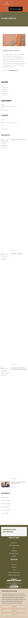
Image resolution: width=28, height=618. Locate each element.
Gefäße (2, 104)
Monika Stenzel (13, 70)
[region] (14, 603)
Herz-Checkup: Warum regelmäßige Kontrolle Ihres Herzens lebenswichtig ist (19, 368)
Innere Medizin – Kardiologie (16, 253)
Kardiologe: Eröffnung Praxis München (18, 139)
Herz (2, 108)
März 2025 (3, 86)
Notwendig (14, 606)
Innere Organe (4, 110)
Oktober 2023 (4, 91)
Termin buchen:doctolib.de (9, 530)
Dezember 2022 (4, 93)
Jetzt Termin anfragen (15, 9)
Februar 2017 (4, 95)
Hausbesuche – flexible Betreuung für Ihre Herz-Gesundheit (18, 482)
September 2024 (5, 89)
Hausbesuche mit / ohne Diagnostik (9, 106)
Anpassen (14, 610)
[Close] (26, 590)
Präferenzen (14, 614)
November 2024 (4, 87)
